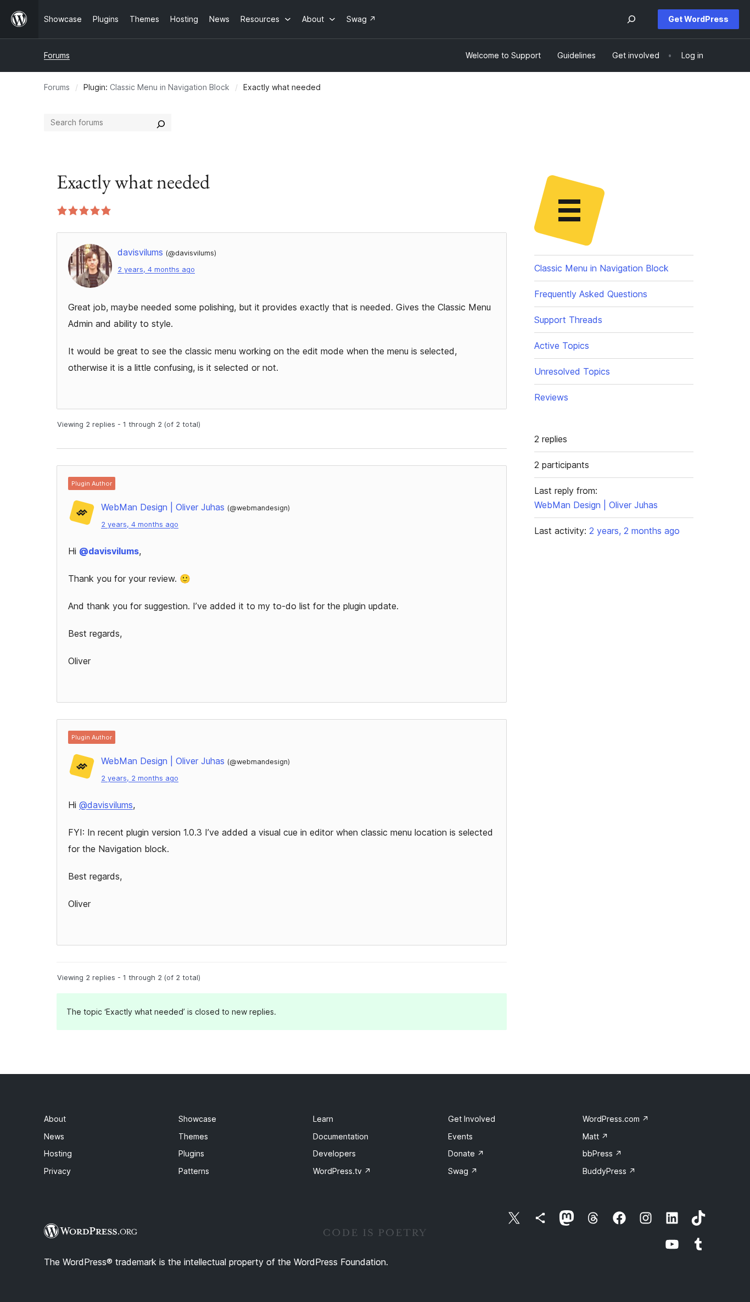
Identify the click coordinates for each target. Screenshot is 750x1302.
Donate (466, 1153)
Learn (323, 1118)
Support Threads (568, 319)
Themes (193, 1136)
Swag (463, 1171)
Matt (595, 1136)
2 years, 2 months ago (139, 778)
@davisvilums (109, 551)
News (54, 1136)
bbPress (602, 1153)
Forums (57, 55)
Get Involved (471, 1118)
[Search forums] (160, 122)
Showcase (197, 1118)
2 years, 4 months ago (156, 269)
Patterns (193, 1171)
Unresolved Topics (572, 371)
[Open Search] (631, 19)
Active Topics (561, 345)
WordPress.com (616, 1118)
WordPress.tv (342, 1171)
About (55, 1118)
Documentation (340, 1136)
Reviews (551, 397)
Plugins (191, 1153)
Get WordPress (698, 19)
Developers (334, 1153)
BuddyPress (609, 1171)
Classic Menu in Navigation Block (170, 87)
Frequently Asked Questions (590, 293)
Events (460, 1136)
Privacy (57, 1171)
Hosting (58, 1153)
